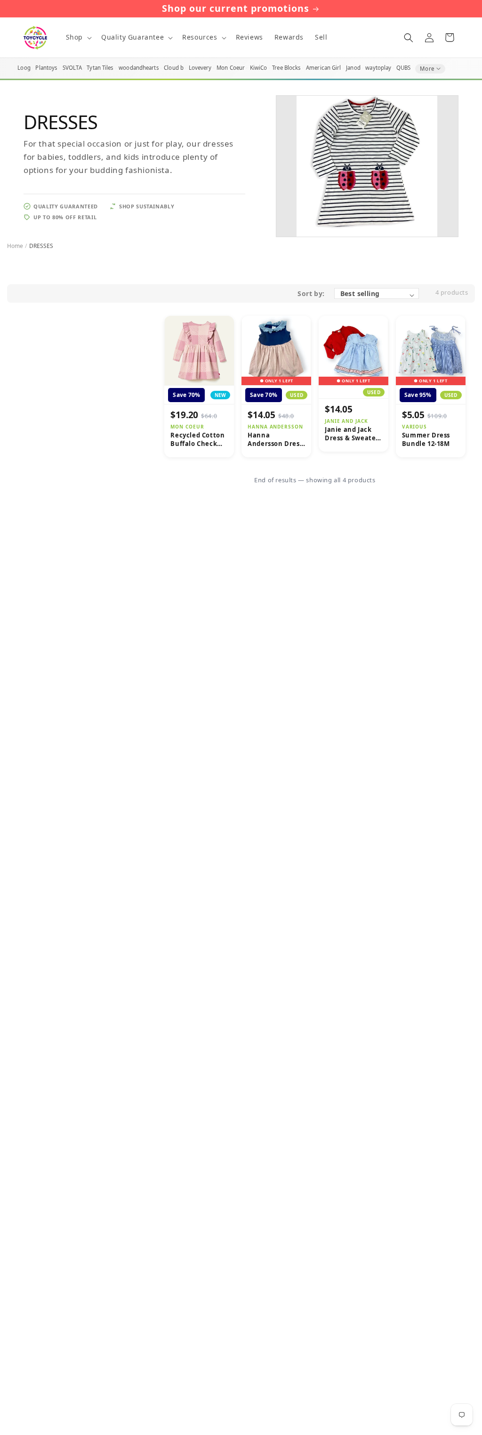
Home (15, 246)
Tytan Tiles (100, 67)
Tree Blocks (286, 67)
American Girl (323, 67)
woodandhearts (139, 67)
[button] (78, 37)
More (427, 68)
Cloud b (174, 67)
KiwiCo (258, 67)
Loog (23, 67)
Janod (353, 67)
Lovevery (200, 67)
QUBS (403, 67)
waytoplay (378, 67)
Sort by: (310, 293)
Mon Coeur (231, 67)
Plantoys (46, 67)
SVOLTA (72, 67)
